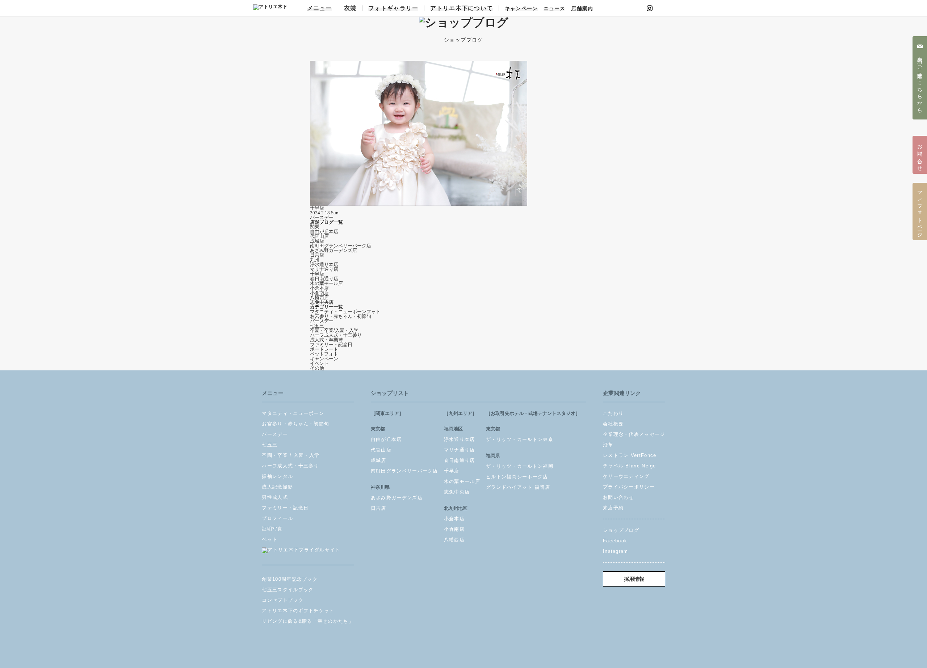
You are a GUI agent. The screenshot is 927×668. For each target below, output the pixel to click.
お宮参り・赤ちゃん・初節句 (340, 316)
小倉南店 (319, 292)
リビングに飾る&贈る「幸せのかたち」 (307, 621)
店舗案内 (582, 8)
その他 (317, 368)
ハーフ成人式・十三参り (336, 335)
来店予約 (613, 507)
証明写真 (272, 528)
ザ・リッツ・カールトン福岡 (519, 466)
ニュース (554, 8)
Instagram (615, 551)
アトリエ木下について (461, 8)
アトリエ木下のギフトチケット (298, 610)
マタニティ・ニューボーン (293, 413)
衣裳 (350, 8)
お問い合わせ (618, 497)
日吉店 (317, 255)
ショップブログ (621, 530)
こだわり (613, 413)
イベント (319, 363)
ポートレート (324, 349)
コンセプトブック (282, 600)
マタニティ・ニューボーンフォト (345, 311)
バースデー (322, 321)
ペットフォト (324, 354)
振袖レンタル (277, 476)
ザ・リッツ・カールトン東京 (519, 439)
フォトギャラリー (393, 8)
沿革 (608, 444)
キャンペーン (521, 8)
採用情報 (634, 579)
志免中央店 (322, 302)
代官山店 (319, 236)
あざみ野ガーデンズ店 (333, 250)
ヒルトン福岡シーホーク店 (517, 476)
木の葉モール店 (326, 283)
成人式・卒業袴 (326, 340)
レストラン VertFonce (630, 455)
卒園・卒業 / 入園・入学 (290, 455)
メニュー (319, 8)
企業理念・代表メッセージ (634, 434)
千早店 (317, 274)
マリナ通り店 (324, 269)
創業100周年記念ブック (290, 579)
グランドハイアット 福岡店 (518, 487)
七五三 (317, 325)
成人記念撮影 (277, 486)
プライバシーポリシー (629, 486)
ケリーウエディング (626, 476)
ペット (269, 539)
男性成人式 (275, 497)
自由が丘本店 (324, 231)
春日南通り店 (324, 278)
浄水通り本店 (324, 264)
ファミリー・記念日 (331, 344)
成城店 (317, 241)
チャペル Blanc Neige (629, 465)
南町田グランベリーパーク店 (340, 245)
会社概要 (613, 423)
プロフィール (277, 518)
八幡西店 (319, 297)
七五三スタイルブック (288, 589)
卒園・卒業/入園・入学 (334, 330)
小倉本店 (319, 288)
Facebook (615, 540)
